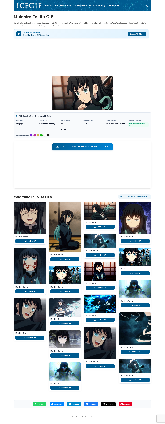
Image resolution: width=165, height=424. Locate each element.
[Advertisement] (82, 58)
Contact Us (114, 5)
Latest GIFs (80, 5)
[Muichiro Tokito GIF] (30, 218)
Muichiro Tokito (21, 236)
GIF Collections (62, 5)
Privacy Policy (97, 5)
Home (48, 5)
